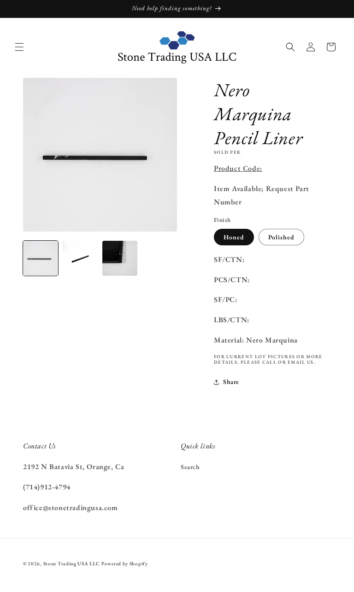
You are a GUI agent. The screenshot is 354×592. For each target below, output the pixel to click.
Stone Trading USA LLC (71, 563)
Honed (234, 237)
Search (190, 467)
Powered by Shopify (124, 563)
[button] (19, 47)
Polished (281, 237)
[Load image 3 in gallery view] (119, 258)
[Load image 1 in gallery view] (40, 258)
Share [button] (231, 381)
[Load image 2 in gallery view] (80, 258)
